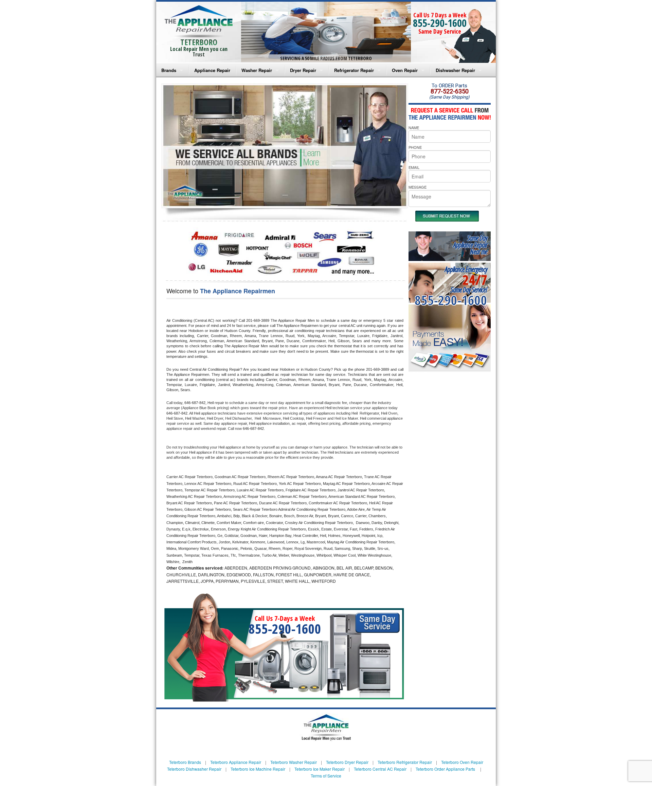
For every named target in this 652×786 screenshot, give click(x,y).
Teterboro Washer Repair (293, 762)
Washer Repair (256, 70)
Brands (168, 70)
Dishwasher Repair (455, 70)
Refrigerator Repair (354, 70)
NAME (414, 127)
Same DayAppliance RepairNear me (470, 244)
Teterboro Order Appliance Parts (445, 769)
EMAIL (414, 167)
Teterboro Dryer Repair (347, 762)
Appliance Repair (212, 70)
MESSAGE (418, 187)
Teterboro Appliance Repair (235, 762)
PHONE (415, 147)
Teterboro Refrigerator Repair (405, 762)
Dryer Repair (303, 70)
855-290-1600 (440, 23)
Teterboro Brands (185, 762)
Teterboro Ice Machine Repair (258, 769)
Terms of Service (326, 776)
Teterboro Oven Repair (462, 762)
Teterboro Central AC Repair (380, 769)
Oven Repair (405, 70)
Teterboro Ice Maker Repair (319, 769)
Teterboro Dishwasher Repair (194, 769)
